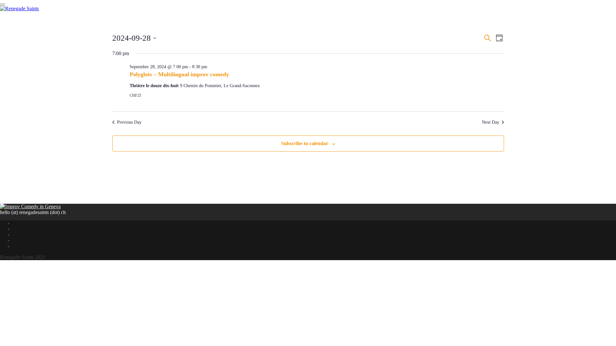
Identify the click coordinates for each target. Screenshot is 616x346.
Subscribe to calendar (304, 143)
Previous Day (129, 122)
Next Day (490, 122)
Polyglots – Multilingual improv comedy (179, 74)
